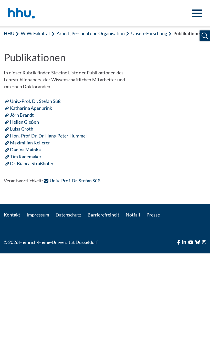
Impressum (38, 215)
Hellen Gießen (24, 122)
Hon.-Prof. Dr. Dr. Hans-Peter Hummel (48, 136)
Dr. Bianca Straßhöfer (32, 163)
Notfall (133, 215)
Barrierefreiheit (103, 215)
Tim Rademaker (25, 156)
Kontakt (12, 215)
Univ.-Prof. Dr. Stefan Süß (35, 101)
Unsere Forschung (149, 33)
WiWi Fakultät (35, 33)
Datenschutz (68, 215)
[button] (205, 36)
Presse (153, 215)
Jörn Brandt (22, 115)
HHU (9, 33)
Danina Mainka (25, 149)
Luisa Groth (21, 129)
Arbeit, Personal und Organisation (91, 33)
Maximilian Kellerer (30, 142)
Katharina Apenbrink (31, 108)
